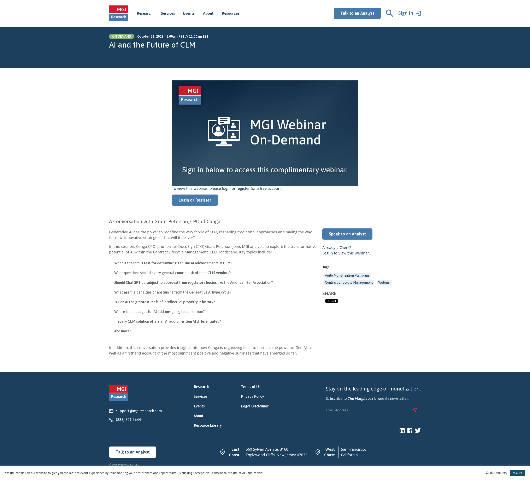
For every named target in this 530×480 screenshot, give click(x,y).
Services (168, 13)
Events (189, 13)
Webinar (384, 282)
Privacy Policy (252, 396)
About (208, 13)
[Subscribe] (414, 410)
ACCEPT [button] (517, 472)
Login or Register (194, 200)
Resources (230, 13)
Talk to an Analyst (357, 13)
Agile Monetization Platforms (347, 275)
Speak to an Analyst (347, 234)
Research (145, 13)
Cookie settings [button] (496, 472)
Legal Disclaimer (255, 406)
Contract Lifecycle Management (349, 282)
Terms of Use (252, 387)
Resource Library (208, 425)
